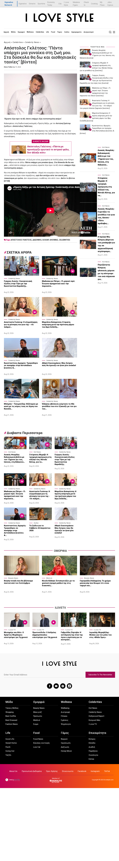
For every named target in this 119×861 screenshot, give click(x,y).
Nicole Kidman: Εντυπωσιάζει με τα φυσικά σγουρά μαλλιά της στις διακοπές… (58, 583)
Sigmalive (23, 4)
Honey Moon (66, 751)
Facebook (82, 771)
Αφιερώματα (76, 32)
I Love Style (66, 3)
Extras (91, 759)
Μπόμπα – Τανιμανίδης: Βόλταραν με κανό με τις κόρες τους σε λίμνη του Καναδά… (21, 406)
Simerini (32, 4)
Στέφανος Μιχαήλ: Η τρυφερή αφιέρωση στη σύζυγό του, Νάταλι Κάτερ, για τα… (40, 458)
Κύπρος (92, 739)
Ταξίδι (8, 755)
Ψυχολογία (66, 724)
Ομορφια (60, 550)
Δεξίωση (65, 747)
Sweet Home (11, 743)
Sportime (41, 4)
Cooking (94, 4)
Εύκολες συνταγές (41, 743)
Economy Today (51, 3)
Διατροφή (65, 712)
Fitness (64, 716)
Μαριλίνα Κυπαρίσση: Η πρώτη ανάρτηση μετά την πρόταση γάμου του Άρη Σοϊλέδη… (58, 324)
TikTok (107, 771)
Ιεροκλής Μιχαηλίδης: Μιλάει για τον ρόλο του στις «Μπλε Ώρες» (100, 634)
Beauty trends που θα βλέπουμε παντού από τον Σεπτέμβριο (18, 582)
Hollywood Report (96, 716)
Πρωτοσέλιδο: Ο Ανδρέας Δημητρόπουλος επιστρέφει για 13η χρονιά (44, 634)
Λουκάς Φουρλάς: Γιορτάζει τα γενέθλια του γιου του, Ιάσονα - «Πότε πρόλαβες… (106, 216)
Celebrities (40, 32)
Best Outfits (10, 716)
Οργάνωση (65, 743)
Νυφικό (64, 739)
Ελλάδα (92, 743)
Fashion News (11, 724)
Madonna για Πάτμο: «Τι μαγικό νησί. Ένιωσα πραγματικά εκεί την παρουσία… (58, 283)
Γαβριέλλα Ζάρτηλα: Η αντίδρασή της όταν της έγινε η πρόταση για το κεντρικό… (72, 636)
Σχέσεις (64, 720)
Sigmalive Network (9, 3)
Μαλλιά (49, 578)
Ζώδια (66, 32)
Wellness (30, 32)
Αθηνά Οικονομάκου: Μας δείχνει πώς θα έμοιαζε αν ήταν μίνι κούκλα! (59, 364)
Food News (38, 739)
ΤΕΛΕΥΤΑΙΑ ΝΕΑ (97, 47)
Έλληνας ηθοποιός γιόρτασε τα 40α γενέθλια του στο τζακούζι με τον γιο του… (59, 406)
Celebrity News (32, 42)
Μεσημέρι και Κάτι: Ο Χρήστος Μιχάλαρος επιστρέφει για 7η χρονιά (16, 634)
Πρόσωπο (37, 716)
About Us (13, 771)
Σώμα (35, 724)
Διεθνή (92, 747)
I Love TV (12, 630)
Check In (86, 3)
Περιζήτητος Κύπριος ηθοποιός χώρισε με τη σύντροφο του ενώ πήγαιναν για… (106, 272)
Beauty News (13, 578)
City (60, 4)
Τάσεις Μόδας (11, 708)
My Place (102, 3)
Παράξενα (93, 751)
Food (53, 32)
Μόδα (13, 32)
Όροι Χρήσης (52, 771)
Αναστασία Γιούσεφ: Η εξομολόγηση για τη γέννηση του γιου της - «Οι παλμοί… (20, 324)
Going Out (9, 751)
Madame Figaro (76, 3)
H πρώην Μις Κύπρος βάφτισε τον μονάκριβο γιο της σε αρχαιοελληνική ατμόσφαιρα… (106, 244)
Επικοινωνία (67, 771)
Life (47, 32)
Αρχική (6, 32)
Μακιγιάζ (37, 712)
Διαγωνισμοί (89, 32)
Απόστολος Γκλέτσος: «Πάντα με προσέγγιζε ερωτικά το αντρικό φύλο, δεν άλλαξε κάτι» (48, 149)
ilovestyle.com (109, 780)
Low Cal (36, 747)
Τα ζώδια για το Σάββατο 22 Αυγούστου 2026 (39, 528)
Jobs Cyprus (110, 3)
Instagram (95, 771)
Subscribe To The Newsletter (100, 675)
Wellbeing (65, 708)
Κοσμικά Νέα (94, 720)
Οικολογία (93, 755)
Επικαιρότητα (97, 733)
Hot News (12, 452)
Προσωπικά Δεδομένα (32, 771)
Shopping (9, 712)
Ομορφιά (21, 32)
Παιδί (7, 747)
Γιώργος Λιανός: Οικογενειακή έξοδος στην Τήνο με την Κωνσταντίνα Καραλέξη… (18, 283)
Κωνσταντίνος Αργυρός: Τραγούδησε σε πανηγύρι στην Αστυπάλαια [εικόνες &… (21, 365)
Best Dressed (11, 720)
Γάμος (59, 32)
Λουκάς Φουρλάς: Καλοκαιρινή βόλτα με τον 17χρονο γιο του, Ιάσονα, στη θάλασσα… (14, 458)
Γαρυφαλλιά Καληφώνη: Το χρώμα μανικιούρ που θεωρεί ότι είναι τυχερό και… (95, 583)
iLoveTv (60, 607)
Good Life (9, 739)
